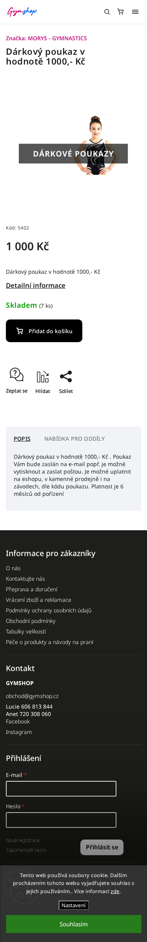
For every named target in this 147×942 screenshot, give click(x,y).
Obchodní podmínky (31, 620)
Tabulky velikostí (26, 631)
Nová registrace (23, 840)
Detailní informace (35, 285)
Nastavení (73, 905)
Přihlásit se (102, 847)
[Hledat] (107, 12)
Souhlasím (74, 924)
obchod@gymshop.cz (32, 696)
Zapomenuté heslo (26, 850)
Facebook (18, 721)
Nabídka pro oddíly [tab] (74, 438)
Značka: (46, 38)
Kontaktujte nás (25, 578)
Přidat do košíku (51, 331)
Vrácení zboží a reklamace (38, 599)
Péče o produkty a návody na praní (49, 642)
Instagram (19, 732)
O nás (13, 568)
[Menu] (135, 12)
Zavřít (122, 404)
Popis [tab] (22, 438)
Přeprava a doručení (31, 589)
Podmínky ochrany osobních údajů (48, 610)
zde (115, 891)
